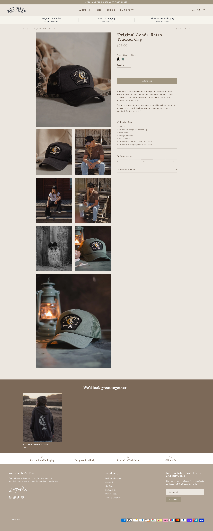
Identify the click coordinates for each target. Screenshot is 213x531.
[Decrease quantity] (119, 70)
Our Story (109, 486)
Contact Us (109, 482)
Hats (30, 29)
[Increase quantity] (129, 70)
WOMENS (84, 10)
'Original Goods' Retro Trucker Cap (45, 29)
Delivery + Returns (113, 478)
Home (25, 29)
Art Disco (17, 520)
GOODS (110, 10)
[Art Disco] (17, 10)
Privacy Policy (111, 494)
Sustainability (110, 490)
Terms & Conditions (113, 498)
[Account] (193, 10)
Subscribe (173, 499)
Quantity (120, 65)
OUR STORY (127, 10)
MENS (98, 10)
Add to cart (147, 81)
